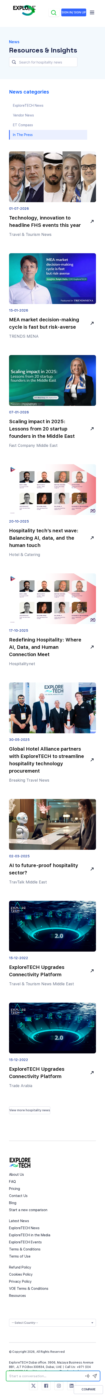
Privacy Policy (20, 1281)
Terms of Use (20, 1256)
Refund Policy (20, 1267)
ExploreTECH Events (25, 1242)
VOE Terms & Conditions (28, 1289)
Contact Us (18, 1196)
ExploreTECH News (24, 1228)
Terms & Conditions (25, 1249)
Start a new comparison (28, 1210)
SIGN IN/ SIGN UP (74, 12)
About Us (16, 1174)
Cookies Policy (21, 1274)
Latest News (19, 1221)
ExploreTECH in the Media (29, 1235)
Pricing (14, 1189)
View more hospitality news (29, 1110)
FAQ (12, 1182)
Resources (17, 1296)
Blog (12, 1203)
